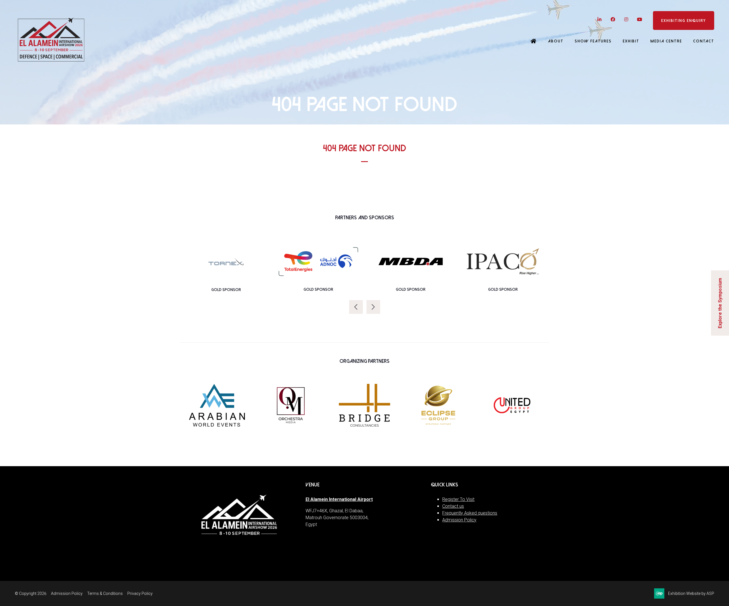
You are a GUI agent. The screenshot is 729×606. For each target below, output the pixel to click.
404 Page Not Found (364, 148)
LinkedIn (599, 19)
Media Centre (666, 41)
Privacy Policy (140, 593)
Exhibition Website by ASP (691, 593)
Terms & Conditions (105, 593)
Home (534, 42)
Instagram (626, 19)
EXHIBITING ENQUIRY (683, 21)
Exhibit (631, 41)
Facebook (613, 19)
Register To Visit (458, 499)
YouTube (639, 19)
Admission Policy (459, 520)
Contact (703, 41)
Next (373, 307)
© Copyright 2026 (30, 593)
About (556, 41)
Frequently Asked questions (469, 513)
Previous (356, 307)
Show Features (593, 41)
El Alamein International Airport (339, 499)
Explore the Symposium (720, 303)
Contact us (453, 506)
